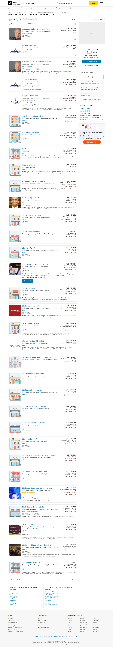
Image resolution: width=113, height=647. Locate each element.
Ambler (11, 604)
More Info (29, 33)
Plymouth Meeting (21, 12)
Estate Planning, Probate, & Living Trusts (54, 547)
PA (13, 12)
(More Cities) (79, 615)
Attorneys (30, 12)
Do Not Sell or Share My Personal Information (52, 636)
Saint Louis (95, 631)
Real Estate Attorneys (51, 604)
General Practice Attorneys (43, 200)
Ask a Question (93, 77)
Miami (94, 618)
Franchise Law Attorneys (59, 509)
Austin (70, 620)
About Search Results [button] (99, 19)
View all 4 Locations (70, 325)
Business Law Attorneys (36, 290)
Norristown (12, 592)
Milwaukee (95, 620)
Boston (70, 624)
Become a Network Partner (15, 627)
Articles (40, 618)
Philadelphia (96, 627)
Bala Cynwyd (13, 597)
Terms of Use (69, 636)
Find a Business (42, 620)
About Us (10, 618)
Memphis (82, 631)
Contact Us (29, 281)
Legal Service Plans (41, 425)
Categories (41, 626)
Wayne (11, 594)
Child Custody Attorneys (51, 593)
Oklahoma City (96, 624)
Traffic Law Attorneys (50, 597)
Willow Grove (13, 603)
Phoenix (95, 629)
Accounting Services (35, 183)
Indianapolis (83, 622)
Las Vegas (83, 626)
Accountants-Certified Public (37, 457)
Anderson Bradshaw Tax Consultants (36, 29)
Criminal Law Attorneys (42, 266)
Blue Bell (11, 601)
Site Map (40, 624)
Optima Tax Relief (29, 45)
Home (9, 12)
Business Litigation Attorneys (51, 359)
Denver (70, 631)
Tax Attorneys (26, 31)
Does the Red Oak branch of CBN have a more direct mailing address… (91, 88)
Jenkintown (12, 600)
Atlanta (70, 618)
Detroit (82, 618)
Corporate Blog (12, 624)
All (22, 19)
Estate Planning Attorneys (37, 308)
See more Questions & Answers (92, 99)
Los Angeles (83, 627)
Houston (82, 620)
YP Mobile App (42, 622)
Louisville (82, 629)
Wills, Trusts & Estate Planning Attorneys (47, 118)
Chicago (70, 627)
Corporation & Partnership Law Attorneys (41, 509)
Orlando (95, 626)
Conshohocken (13, 596)
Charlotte (70, 626)
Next (75, 580)
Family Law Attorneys (41, 134)
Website (24, 33)
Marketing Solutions (13, 629)
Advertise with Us (12, 622)
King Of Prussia (13, 593)
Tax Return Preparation (48, 183)
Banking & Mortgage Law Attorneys (45, 376)
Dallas (69, 629)
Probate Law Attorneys (36, 547)
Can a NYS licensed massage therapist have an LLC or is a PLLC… (91, 94)
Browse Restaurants (43, 627)
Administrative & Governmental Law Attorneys (47, 12)
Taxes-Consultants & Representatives (40, 31)
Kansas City (83, 624)
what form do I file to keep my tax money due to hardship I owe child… (90, 82)
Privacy (36, 636)
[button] (101, 3)
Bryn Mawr (12, 599)
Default (73, 19)
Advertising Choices (13, 626)
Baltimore (70, 622)
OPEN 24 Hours (32, 24)
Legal (76, 636)
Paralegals (48, 600)
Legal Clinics (48, 594)
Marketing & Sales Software (15, 631)
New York (95, 622)
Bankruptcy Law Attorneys (52, 599)
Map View (13, 19)
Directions (30, 495)
